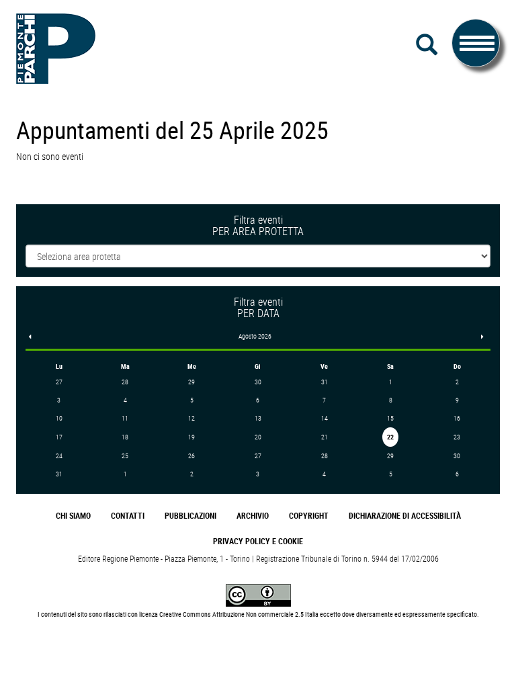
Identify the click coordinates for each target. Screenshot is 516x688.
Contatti (127, 515)
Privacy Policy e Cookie (258, 541)
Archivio (252, 515)
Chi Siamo (73, 515)
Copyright (309, 515)
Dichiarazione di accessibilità (405, 515)
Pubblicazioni (190, 515)
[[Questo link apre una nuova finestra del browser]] (258, 594)
